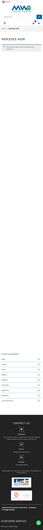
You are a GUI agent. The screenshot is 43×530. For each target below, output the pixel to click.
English (7, 2)
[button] (38, 522)
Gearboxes (5, 390)
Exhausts (5, 380)
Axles (4, 359)
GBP (21, 2)
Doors (4, 370)
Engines (4, 375)
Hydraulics (5, 396)
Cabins (4, 364)
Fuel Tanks (5, 385)
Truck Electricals (7, 401)
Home (3, 28)
